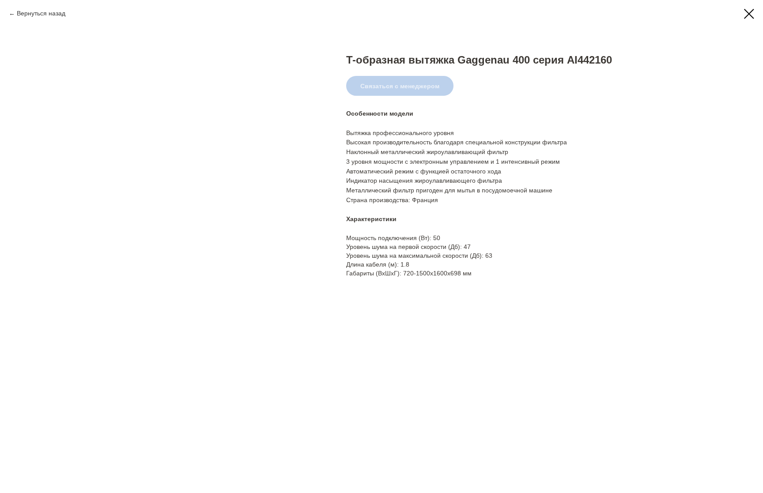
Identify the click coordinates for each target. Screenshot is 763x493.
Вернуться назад (41, 13)
